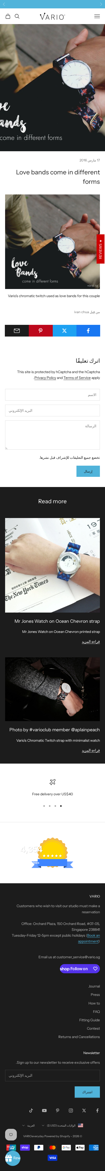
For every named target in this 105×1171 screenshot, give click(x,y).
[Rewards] (12, 1158)
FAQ (96, 1011)
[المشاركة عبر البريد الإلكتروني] (17, 330)
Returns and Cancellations (79, 1037)
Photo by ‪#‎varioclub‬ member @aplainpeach (54, 729)
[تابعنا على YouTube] (44, 1110)
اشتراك (87, 1092)
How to (94, 1003)
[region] (52, 788)
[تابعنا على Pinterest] (57, 1110)
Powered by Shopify (57, 1136)
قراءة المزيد (91, 641)
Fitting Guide (89, 1020)
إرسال (88, 471)
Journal (94, 986)
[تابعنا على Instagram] (70, 1110)
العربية (31, 1125)
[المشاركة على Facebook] (88, 330)
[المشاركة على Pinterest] (40, 330)
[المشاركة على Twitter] (64, 330)
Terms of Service (77, 377)
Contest (93, 1028)
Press (95, 994)
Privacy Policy (45, 377)
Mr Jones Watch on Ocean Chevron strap (57, 621)
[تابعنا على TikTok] (31, 1110)
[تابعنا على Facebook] (97, 1110)
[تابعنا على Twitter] (84, 1110)
